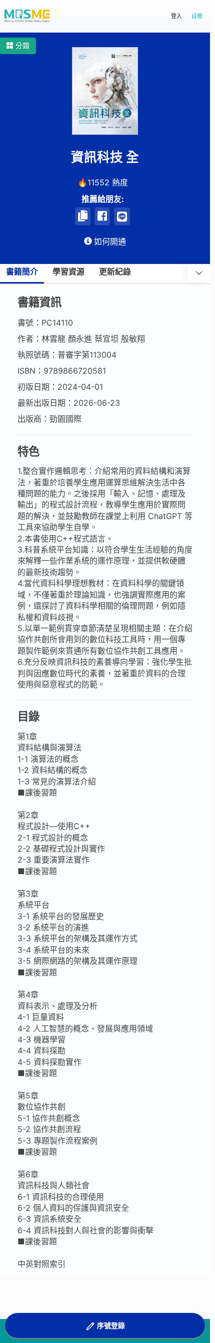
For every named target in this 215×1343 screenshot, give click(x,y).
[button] (18, 46)
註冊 (197, 16)
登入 (176, 16)
